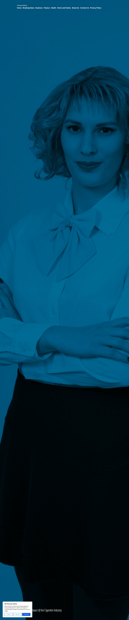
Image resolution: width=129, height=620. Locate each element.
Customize (9, 614)
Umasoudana (22, 5)
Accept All (26, 614)
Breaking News (28, 8)
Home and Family (64, 8)
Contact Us (84, 8)
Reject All (17, 614)
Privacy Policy (95, 8)
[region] (17, 609)
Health (53, 8)
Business (39, 8)
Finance (47, 8)
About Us (75, 8)
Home (19, 8)
